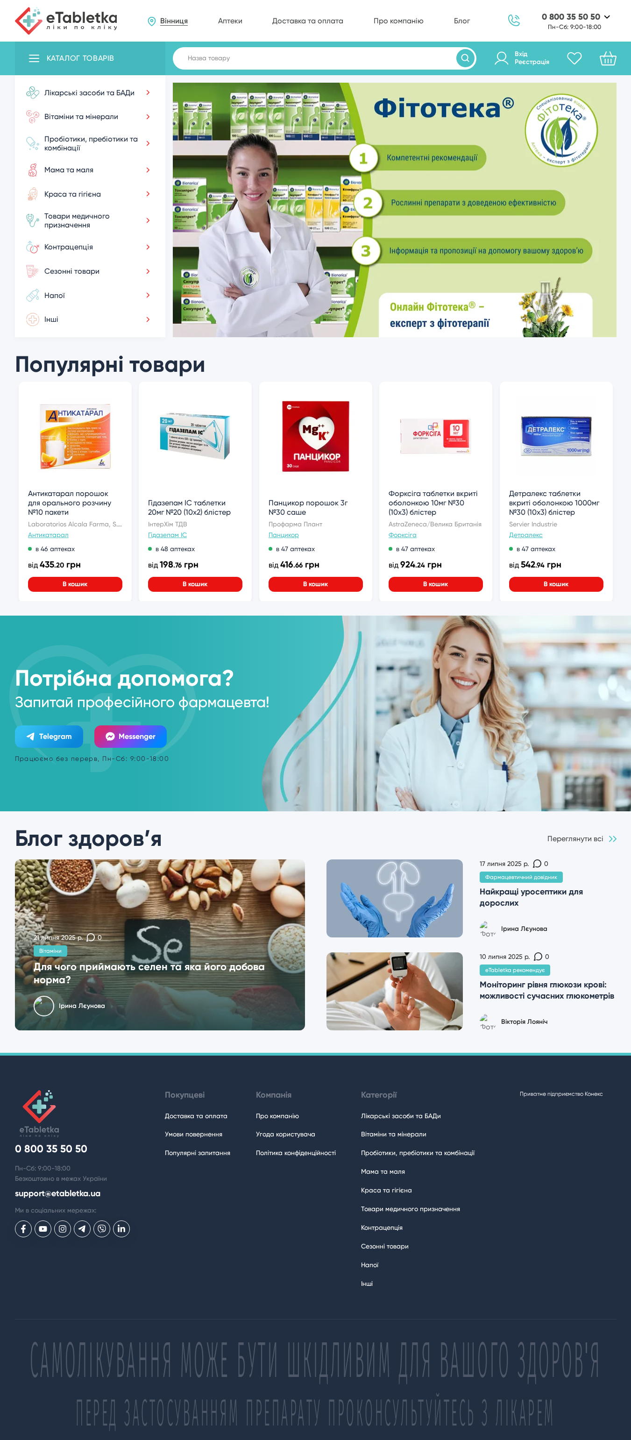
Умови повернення (193, 1134)
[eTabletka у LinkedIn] (121, 1228)
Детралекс (526, 535)
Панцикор (284, 535)
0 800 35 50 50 (571, 17)
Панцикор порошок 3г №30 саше (308, 507)
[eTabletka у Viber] (101, 1228)
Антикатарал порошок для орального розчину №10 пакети (69, 503)
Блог (462, 20)
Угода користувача (285, 1134)
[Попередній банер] (204, 322)
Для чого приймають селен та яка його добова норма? (149, 973)
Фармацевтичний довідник (521, 877)
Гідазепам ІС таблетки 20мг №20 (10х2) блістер (189, 507)
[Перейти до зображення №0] (341, 328)
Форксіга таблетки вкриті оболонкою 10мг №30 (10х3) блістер (433, 503)
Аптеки (230, 20)
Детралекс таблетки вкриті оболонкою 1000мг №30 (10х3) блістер (554, 503)
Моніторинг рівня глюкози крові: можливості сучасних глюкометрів (547, 989)
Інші (367, 1283)
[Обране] (574, 58)
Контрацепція (382, 1227)
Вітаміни (50, 951)
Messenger (137, 736)
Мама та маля (383, 1171)
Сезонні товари (385, 1246)
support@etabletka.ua (57, 1194)
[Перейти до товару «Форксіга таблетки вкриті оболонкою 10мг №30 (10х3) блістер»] (435, 436)
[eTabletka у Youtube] (43, 1228)
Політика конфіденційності (296, 1152)
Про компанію (399, 20)
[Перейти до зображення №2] (448, 328)
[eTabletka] (66, 21)
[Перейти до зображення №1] (394, 328)
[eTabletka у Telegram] (82, 1228)
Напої (369, 1265)
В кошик (75, 584)
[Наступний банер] (584, 322)
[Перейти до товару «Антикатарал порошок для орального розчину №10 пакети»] (74, 436)
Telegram (55, 736)
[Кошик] (608, 58)
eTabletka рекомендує (515, 970)
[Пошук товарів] (465, 58)
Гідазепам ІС (167, 535)
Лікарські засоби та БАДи (401, 1116)
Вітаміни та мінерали (393, 1134)
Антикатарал (48, 535)
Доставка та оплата (307, 20)
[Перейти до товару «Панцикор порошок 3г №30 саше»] (315, 436)
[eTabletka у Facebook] (23, 1228)
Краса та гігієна (386, 1190)
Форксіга (403, 535)
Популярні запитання (197, 1152)
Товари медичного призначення (410, 1209)
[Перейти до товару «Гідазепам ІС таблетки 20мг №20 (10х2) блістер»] (195, 436)
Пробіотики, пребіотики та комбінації (418, 1152)
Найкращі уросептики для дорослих (531, 897)
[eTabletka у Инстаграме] (62, 1228)
